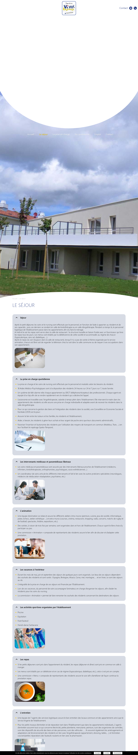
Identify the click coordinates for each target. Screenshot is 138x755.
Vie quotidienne (82, 134)
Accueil (30, 134)
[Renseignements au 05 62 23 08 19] (135, 8)
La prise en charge (61, 134)
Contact (109, 134)
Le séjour (43, 134)
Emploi (98, 134)
